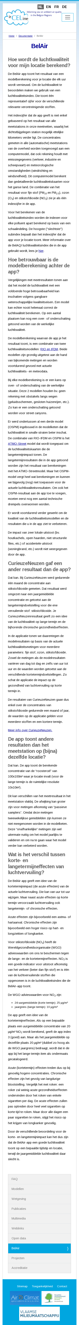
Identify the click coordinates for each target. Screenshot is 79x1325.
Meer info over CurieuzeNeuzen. (30, 730)
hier (41, 251)
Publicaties (19, 1208)
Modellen (18, 1189)
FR (56, 7)
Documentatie (26, 36)
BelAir (16, 1248)
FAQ (15, 1179)
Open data (19, 1238)
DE (64, 7)
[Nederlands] (33, 17)
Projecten (18, 1258)
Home (12, 36)
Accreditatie (19, 1268)
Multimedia (19, 1218)
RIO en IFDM (49, 349)
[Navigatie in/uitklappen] (68, 17)
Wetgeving (19, 1199)
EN (48, 7)
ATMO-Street (17, 443)
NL (40, 7)
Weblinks (18, 1228)
